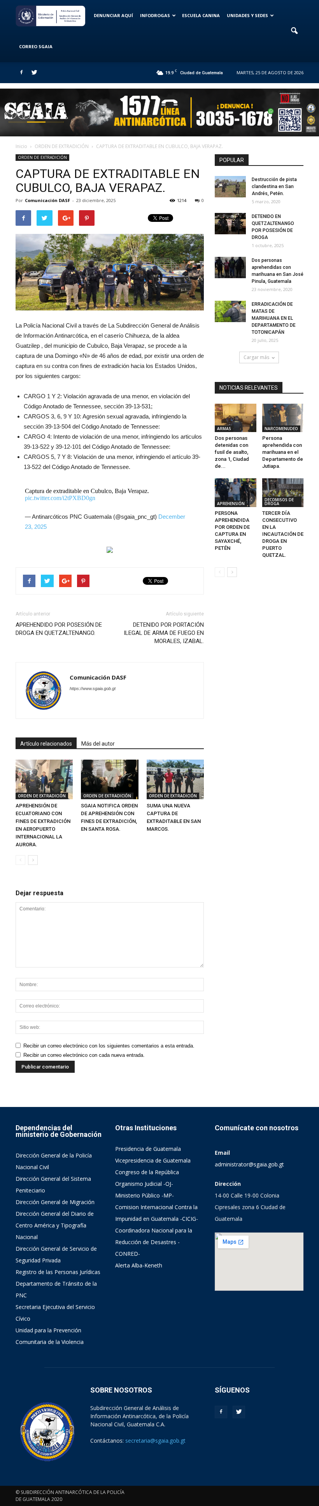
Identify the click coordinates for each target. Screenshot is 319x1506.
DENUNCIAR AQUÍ (113, 15)
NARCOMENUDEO (281, 428)
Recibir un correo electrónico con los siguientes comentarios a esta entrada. (109, 1046)
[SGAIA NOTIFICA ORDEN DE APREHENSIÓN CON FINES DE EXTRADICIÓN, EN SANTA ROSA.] (109, 779)
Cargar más (256, 357)
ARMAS (224, 428)
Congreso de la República (147, 1172)
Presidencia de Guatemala (148, 1148)
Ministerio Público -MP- (144, 1195)
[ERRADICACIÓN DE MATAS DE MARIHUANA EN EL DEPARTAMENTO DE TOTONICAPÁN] (230, 311)
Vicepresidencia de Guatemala (153, 1160)
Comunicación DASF (47, 200)
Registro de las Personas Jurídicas (58, 1272)
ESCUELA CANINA (201, 15)
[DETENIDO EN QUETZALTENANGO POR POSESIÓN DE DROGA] (230, 223)
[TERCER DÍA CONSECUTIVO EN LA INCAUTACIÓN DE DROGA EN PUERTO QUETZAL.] (283, 492)
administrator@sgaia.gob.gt (249, 1164)
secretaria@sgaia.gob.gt (155, 1440)
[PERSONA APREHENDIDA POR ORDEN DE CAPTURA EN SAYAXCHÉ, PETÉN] (235, 492)
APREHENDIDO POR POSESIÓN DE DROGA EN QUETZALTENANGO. (59, 628)
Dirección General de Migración (55, 1202)
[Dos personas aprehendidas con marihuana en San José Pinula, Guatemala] (230, 267)
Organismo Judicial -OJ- (144, 1183)
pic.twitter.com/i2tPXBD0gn (60, 498)
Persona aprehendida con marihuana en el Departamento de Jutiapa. (282, 452)
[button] (294, 31)
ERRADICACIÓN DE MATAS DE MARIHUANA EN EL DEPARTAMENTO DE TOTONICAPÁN (274, 318)
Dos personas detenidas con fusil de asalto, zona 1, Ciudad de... (232, 452)
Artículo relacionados (46, 744)
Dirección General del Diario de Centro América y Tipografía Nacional (55, 1225)
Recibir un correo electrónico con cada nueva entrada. (84, 1055)
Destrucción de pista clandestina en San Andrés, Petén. (274, 186)
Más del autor (98, 744)
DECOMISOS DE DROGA (279, 501)
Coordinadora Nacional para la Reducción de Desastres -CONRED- (153, 1242)
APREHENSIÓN (231, 503)
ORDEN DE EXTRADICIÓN (42, 157)
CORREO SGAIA (36, 46)
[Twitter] (34, 72)
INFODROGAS (155, 15)
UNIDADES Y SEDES (247, 15)
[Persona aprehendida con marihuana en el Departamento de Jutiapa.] (283, 418)
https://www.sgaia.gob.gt (93, 688)
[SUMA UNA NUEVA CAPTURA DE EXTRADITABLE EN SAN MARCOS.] (175, 779)
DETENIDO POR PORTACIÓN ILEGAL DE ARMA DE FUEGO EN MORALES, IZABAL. (164, 633)
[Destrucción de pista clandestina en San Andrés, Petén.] (230, 186)
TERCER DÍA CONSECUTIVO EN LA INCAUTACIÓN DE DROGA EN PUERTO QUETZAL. (282, 534)
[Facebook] (21, 72)
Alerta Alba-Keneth (138, 1265)
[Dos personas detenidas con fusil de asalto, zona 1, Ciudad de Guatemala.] (235, 418)
